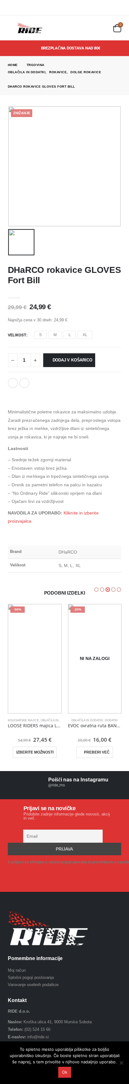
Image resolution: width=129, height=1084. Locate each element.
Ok (64, 1072)
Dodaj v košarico (72, 360)
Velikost (17, 335)
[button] (96, 589)
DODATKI (111, 720)
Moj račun (17, 970)
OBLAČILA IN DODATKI (56, 720)
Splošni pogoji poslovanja (31, 977)
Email (24, 383)
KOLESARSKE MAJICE (23, 720)
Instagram (32, 880)
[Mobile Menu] (12, 28)
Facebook (13, 383)
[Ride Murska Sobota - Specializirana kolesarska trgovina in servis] (29, 27)
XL (85, 335)
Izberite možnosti (35, 752)
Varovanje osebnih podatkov (33, 984)
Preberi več (97, 752)
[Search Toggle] (104, 28)
